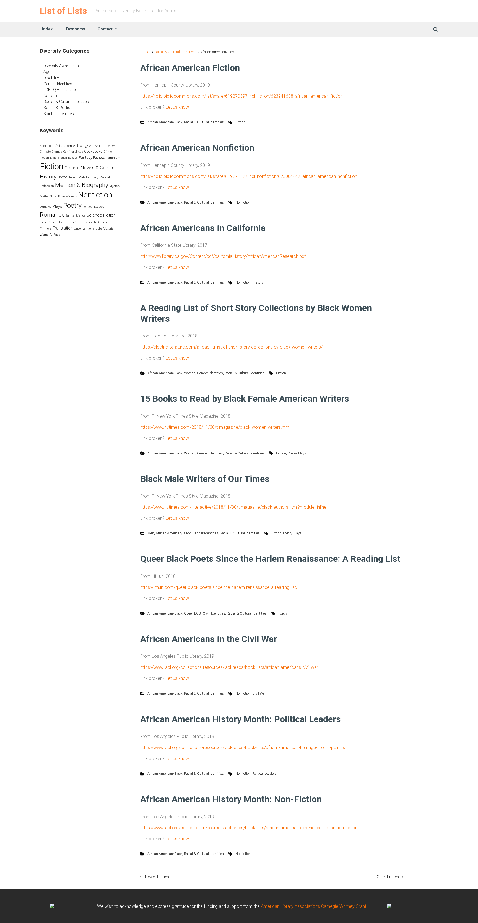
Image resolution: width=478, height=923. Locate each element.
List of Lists (63, 11)
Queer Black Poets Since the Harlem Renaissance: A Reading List (270, 558)
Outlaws (45, 207)
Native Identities (57, 95)
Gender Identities (210, 373)
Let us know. (178, 107)
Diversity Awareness (61, 66)
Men (150, 533)
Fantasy (85, 157)
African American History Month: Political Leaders (240, 719)
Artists (99, 146)
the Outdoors (102, 222)
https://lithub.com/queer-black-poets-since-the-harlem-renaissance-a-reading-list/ (219, 587)
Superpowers (83, 222)
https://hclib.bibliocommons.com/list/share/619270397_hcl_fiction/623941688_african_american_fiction (241, 96)
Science (80, 215)
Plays (302, 453)
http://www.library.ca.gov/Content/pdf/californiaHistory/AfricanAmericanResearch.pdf (223, 256)
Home (144, 52)
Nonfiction (243, 202)
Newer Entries (157, 877)
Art (91, 146)
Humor (72, 177)
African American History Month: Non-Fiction (231, 799)
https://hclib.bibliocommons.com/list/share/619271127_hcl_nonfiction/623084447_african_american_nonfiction (248, 176)
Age (46, 71)
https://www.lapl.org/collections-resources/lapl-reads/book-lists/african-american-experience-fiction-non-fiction (248, 827)
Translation (63, 228)
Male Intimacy (88, 177)
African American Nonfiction (197, 147)
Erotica (62, 158)
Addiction (46, 146)
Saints (70, 215)
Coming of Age (73, 152)
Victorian (109, 228)
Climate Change (51, 152)
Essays (73, 158)
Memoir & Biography (81, 184)
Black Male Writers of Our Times (204, 479)
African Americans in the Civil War (208, 639)
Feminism (113, 158)
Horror (62, 177)
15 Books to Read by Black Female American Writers (244, 398)
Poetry (292, 453)
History (257, 282)
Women (189, 373)
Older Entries (388, 877)
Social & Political (58, 107)
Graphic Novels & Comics (89, 167)
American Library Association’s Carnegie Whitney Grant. (314, 906)
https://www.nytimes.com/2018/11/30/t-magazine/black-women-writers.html (215, 427)
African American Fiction (190, 68)
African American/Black (164, 122)
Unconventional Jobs (88, 228)
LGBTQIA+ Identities (209, 613)
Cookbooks (93, 151)
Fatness (99, 158)
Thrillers (45, 228)
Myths (44, 196)
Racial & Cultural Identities (175, 52)
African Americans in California (203, 228)
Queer (188, 613)
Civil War (259, 693)
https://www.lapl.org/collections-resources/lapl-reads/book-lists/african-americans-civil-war (229, 667)
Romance (52, 214)
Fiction (240, 122)
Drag (53, 158)
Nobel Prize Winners (63, 196)
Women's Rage (50, 234)
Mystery (114, 186)
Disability (51, 78)
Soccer (44, 222)
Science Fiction (101, 215)
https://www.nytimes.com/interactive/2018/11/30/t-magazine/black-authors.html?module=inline (233, 507)
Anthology (80, 146)
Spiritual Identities (58, 113)
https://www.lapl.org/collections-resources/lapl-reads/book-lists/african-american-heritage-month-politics (242, 747)
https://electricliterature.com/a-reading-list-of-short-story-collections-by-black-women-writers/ (231, 347)
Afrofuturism (63, 146)
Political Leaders (264, 773)
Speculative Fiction (61, 222)
